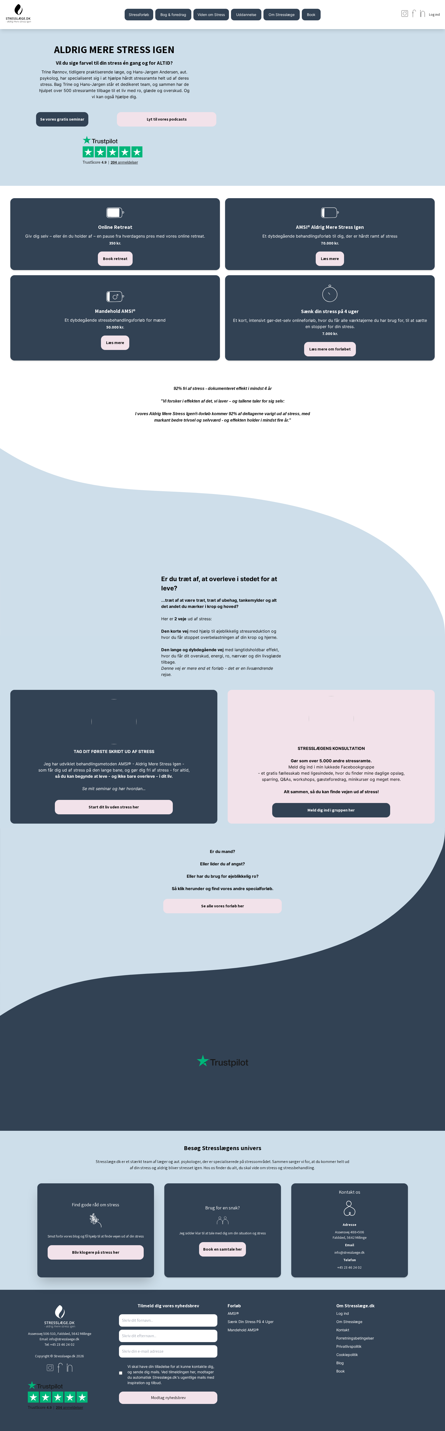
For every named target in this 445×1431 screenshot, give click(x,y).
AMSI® (233, 1313)
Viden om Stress (211, 14)
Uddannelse (246, 14)
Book (311, 14)
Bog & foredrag (173, 14)
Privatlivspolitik (349, 1346)
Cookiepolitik (347, 1354)
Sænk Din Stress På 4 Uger (250, 1321)
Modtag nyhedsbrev (168, 1397)
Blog (340, 1363)
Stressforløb (139, 14)
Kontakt (342, 1330)
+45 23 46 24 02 (62, 1344)
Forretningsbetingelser (355, 1338)
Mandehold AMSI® (243, 1330)
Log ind (342, 1313)
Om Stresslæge (282, 14)
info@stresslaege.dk (64, 1339)
